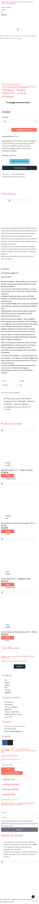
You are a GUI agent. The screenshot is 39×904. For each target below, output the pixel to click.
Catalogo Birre (8, 794)
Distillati (7, 36)
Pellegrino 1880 (10, 587)
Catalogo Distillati (10, 789)
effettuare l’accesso (13, 407)
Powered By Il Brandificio (9, 756)
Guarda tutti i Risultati (11, 773)
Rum (7, 518)
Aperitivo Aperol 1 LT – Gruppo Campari (17, 470)
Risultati (7, 769)
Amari (7, 572)
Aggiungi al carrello (24, 130)
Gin (11, 36)
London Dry (21, 176)
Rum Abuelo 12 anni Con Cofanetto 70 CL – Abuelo (18, 524)
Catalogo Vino (8, 779)
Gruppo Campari (11, 479)
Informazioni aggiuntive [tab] (9, 273)
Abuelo (8, 534)
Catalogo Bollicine (10, 784)
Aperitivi (8, 463)
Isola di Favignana (12, 176)
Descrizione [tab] (5, 269)
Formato (5, 117)
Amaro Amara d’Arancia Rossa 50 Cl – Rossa (19, 632)
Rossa (7, 641)
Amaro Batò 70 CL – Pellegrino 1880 (15, 578)
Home (2, 36)
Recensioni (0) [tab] (6, 277)
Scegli (7, 476)
